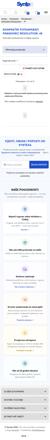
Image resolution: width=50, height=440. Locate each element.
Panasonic (14, 18)
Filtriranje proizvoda (15, 49)
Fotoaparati (26, 18)
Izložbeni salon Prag (14, 408)
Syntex (4, 18)
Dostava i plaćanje (13, 399)
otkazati (39, 101)
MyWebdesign (38, 430)
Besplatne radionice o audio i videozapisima (20, 152)
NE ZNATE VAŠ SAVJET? (14, 416)
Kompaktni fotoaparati (11, 21)
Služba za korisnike (14, 391)
